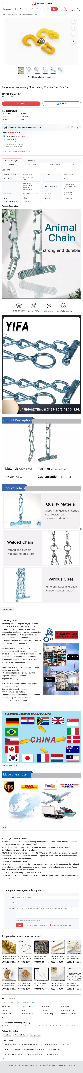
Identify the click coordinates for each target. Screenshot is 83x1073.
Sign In (5, 151)
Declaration (62, 1065)
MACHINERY (6, 1006)
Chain (35, 14)
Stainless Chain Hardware (12, 1049)
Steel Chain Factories (10, 1045)
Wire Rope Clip (6, 1014)
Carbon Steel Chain (54, 1049)
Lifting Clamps (26, 1006)
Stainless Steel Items (67, 1010)
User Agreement (52, 1065)
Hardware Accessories (25, 14)
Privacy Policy (71, 1065)
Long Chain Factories (51, 1045)
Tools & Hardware (12, 14)
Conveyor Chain (35, 1035)
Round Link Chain (20, 1035)
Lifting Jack (45, 1006)
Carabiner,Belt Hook (28, 1014)
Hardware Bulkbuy (52, 1054)
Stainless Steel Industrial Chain (13, 1054)
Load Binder (65, 1006)
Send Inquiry (21, 104)
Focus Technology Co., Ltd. (28, 1065)
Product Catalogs (30, 1002)
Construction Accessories (69, 1014)
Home (3, 14)
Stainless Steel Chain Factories (30, 1045)
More (4, 1058)
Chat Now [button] (63, 104)
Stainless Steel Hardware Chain (34, 1049)
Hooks (44, 1010)
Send (19, 925)
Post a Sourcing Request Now (60, 925)
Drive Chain (7, 1035)
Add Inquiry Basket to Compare (42, 77)
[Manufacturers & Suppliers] (41, 3)
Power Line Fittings (48, 1014)
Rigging (4, 1010)
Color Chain (65, 1045)
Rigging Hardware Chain (34, 1054)
